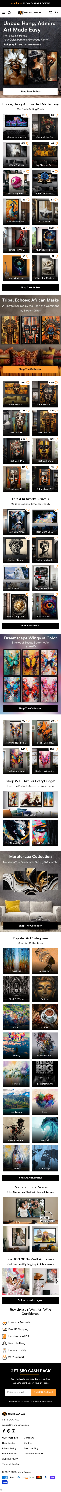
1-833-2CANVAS (10, 1420)
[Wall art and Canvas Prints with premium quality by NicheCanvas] (30, 12)
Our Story (28, 1443)
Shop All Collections (30, 1178)
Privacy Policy (47, 1401)
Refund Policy (9, 1454)
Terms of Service (35, 1401)
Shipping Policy (10, 1459)
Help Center (8, 1443)
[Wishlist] (50, 12)
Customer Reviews (33, 1454)
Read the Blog (31, 1448)
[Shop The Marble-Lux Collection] (30, 891)
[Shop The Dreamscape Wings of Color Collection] (30, 674)
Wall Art (37, 1259)
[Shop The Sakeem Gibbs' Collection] (30, 335)
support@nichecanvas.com (15, 1425)
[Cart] (56, 12)
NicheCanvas (24, 1472)
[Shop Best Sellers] (30, 57)
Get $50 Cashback (43, 1392)
